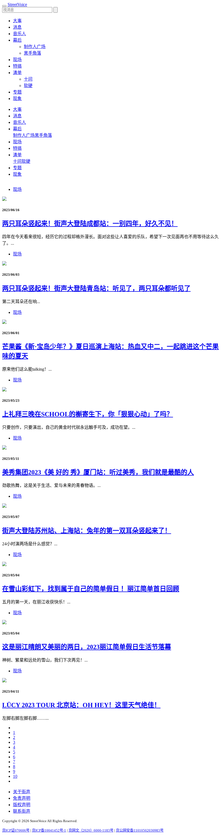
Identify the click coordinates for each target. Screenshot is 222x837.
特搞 (17, 66)
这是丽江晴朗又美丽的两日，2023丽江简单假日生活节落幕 (86, 646)
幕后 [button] (17, 40)
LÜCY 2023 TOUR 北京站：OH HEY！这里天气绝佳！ (81, 705)
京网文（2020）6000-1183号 (90, 830)
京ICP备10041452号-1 (49, 830)
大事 (17, 20)
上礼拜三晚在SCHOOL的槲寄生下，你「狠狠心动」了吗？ (87, 414)
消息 (17, 27)
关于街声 (21, 791)
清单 (17, 154)
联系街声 (21, 811)
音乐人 (19, 33)
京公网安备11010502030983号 (140, 830)
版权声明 (21, 804)
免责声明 (21, 798)
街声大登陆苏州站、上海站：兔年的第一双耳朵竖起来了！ (86, 530)
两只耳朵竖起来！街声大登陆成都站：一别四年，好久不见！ (90, 223)
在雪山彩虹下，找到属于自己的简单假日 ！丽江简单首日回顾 (90, 588)
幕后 (17, 129)
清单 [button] (17, 72)
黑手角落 (32, 53)
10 (15, 776)
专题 (17, 92)
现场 (17, 59)
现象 (17, 98)
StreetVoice (17, 4)
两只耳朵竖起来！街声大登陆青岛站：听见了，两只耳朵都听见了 (96, 288)
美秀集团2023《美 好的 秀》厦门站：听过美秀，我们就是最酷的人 (98, 472)
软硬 (28, 85)
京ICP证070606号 (16, 830)
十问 (28, 79)
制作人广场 (34, 46)
